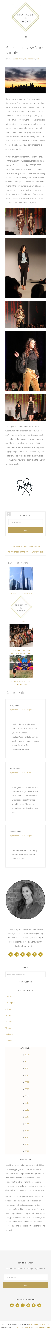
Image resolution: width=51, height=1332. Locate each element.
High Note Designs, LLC (39, 1325)
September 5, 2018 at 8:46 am (21, 773)
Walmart (9, 1034)
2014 (27, 1137)
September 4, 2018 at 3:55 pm (21, 836)
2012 (27, 1151)
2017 (27, 1117)
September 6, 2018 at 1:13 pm (21, 710)
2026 (27, 1054)
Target (8, 1028)
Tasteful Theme (23, 1328)
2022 (27, 1082)
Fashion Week (18, 59)
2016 (27, 1124)
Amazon (9, 996)
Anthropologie (11, 1003)
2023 (27, 1075)
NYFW (38, 59)
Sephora (9, 1022)
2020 (27, 1096)
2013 (27, 1144)
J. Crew (8, 1009)
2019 (27, 1103)
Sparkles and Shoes (25, 17)
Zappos (8, 1041)
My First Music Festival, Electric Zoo (21, 683)
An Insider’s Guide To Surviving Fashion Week (21, 651)
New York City (29, 59)
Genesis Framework (41, 1328)
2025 (27, 1061)
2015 (27, 1130)
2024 (27, 1068)
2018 (27, 1110)
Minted (8, 1015)
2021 (27, 1089)
